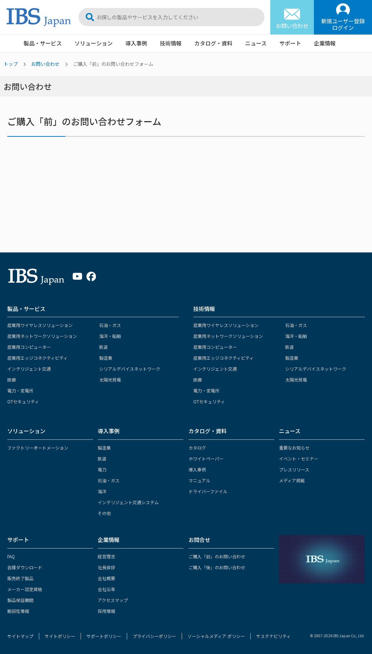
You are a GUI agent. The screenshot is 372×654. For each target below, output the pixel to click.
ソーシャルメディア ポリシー (216, 636)
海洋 (102, 491)
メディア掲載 (292, 480)
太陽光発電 (110, 379)
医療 (11, 379)
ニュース (256, 43)
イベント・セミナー (298, 458)
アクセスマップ (113, 600)
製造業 (105, 358)
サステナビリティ (273, 636)
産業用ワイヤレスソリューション (40, 325)
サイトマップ (20, 636)
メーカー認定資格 (24, 589)
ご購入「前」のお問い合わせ (217, 556)
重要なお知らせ (294, 447)
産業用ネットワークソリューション (42, 336)
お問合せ (199, 539)
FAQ (11, 556)
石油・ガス (110, 325)
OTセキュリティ (23, 401)
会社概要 (106, 578)
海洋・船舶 (110, 336)
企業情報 (325, 43)
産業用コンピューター (29, 347)
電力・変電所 (20, 390)
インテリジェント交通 (29, 369)
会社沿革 (106, 589)
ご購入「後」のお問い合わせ (217, 567)
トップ (11, 63)
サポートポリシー (103, 636)
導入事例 (136, 43)
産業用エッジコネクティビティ (37, 358)
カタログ (197, 447)
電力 (102, 469)
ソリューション (93, 43)
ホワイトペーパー (206, 458)
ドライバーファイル (208, 491)
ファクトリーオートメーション (37, 447)
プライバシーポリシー (154, 636)
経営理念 (106, 556)
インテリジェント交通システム (128, 502)
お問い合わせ (45, 63)
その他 (104, 513)
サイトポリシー (60, 636)
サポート (290, 43)
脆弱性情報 (18, 611)
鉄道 (103, 347)
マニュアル (199, 480)
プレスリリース (294, 469)
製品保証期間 (20, 600)
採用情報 (106, 611)
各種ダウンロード (24, 567)
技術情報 (171, 43)
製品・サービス (43, 43)
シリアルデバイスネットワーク (129, 369)
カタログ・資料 (213, 43)
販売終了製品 (20, 578)
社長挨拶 (106, 567)
